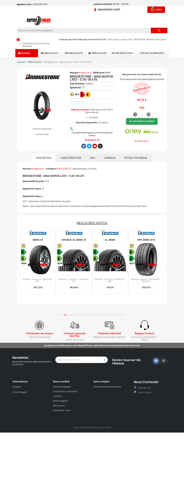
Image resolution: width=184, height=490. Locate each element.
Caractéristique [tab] (70, 157)
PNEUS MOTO (64, 168)
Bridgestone (84, 72)
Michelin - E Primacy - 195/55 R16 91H (73, 280)
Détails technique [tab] (135, 157)
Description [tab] (43, 157)
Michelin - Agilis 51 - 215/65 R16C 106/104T (145, 280)
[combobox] (83, 30)
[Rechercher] (159, 30)
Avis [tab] (92, 157)
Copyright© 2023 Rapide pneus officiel (92, 427)
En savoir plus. (141, 140)
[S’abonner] (104, 360)
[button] (141, 121)
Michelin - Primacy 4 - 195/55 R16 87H (37, 280)
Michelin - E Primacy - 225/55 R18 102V (109, 280)
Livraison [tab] (109, 157)
